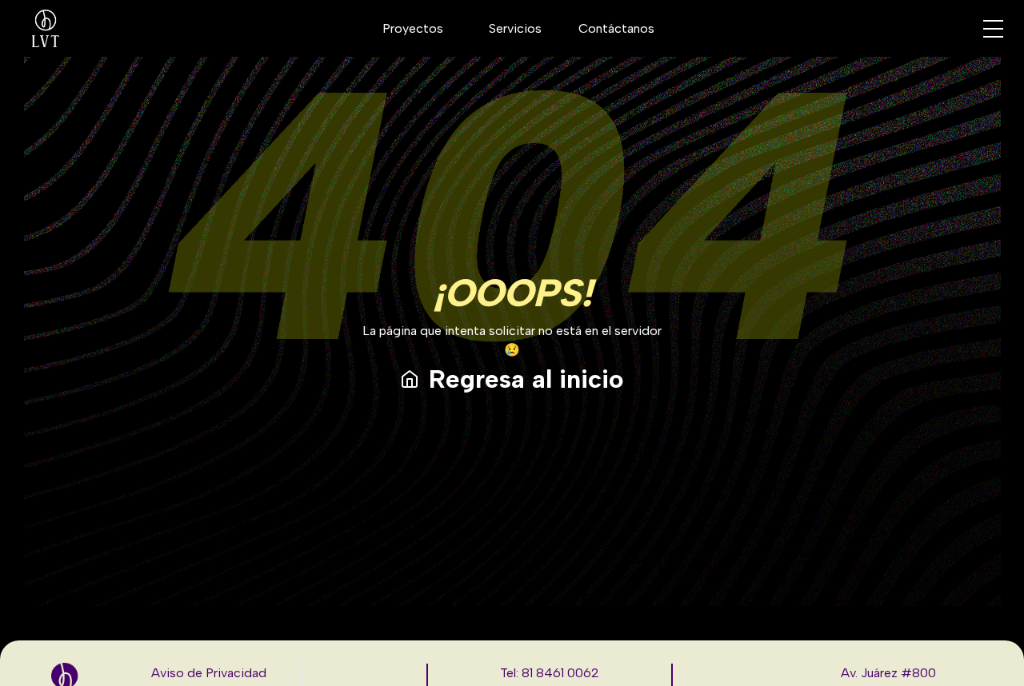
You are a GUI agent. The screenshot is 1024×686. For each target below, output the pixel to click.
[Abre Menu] (993, 29)
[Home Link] (45, 28)
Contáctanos (616, 28)
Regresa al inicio (526, 379)
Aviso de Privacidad (208, 672)
